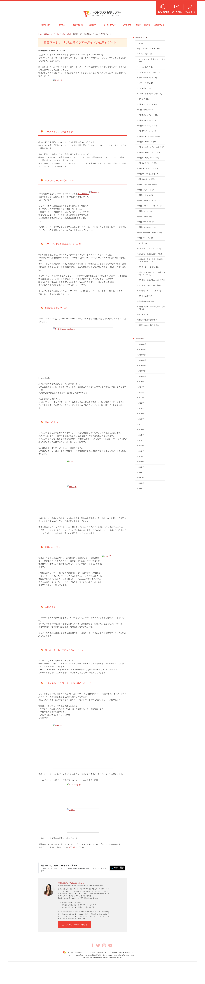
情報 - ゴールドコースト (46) (149, 200)
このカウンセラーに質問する (76, 925)
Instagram (104, 945)
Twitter (98, 945)
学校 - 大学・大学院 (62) (147, 104)
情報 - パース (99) (145, 216)
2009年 (141, 467)
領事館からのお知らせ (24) (148, 325)
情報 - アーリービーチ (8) (148, 184)
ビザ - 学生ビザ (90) (146, 88)
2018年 (141, 419)
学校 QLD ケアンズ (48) (147, 142)
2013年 (141, 446)
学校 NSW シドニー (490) (148, 115)
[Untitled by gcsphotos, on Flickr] (82, 98)
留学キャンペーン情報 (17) (148, 267)
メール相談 (177, 7)
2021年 (141, 403)
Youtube (110, 945)
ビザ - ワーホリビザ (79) (147, 78)
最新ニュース (48, 34)
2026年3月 (142, 371)
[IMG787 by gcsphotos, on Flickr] (82, 746)
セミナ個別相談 (143, 25)
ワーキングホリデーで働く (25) (150, 94)
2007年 (141, 478)
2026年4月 (142, 366)
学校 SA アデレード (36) (147, 163)
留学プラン (45, 25)
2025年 (141, 382)
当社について (159, 25)
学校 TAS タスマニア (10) (148, 168)
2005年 (141, 488)
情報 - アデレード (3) (146, 190)
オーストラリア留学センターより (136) (151, 60)
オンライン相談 (163, 7)
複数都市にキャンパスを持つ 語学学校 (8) (151, 308)
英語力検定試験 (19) (146, 301)
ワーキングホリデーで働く (62, 34)
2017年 (141, 424)
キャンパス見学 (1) (145, 67)
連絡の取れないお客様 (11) (148, 320)
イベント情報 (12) (145, 54)
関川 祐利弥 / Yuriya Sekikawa (71, 883)
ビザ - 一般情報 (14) (146, 83)
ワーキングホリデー (110, 25)
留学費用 (61, 25)
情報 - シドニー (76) (146, 211)
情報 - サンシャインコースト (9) (150, 206)
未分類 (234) (143, 243)
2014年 (141, 440)
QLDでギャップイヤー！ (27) (149, 48)
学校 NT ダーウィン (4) (147, 131)
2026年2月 (142, 376)
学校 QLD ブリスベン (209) (148, 158)
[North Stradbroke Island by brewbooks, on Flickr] (82, 349)
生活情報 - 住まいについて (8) (149, 249)
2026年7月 (142, 350)
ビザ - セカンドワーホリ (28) (149, 72)
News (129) (142, 43)
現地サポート (94, 25)
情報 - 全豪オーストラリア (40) (150, 232)
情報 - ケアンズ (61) (146, 195)
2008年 (141, 472)
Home (40, 34)
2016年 (141, 430)
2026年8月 (142, 344)
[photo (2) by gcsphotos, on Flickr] (82, 497)
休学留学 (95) (143, 99)
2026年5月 (142, 360)
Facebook (92, 945)
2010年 (141, 462)
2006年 (141, 483)
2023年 (141, 392)
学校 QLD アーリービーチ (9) (149, 136)
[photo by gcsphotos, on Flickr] (82, 472)
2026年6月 (142, 355)
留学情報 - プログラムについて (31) (151, 280)
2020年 (141, 408)
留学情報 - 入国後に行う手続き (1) (151, 285)
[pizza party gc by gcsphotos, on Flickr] (82, 795)
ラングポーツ (83, 194)
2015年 (141, 435)
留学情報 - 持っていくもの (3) (149, 291)
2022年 (141, 398)
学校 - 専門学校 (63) (146, 110)
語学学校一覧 (78, 25)
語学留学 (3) (143, 314)
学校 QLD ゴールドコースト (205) (151, 147)
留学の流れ (127, 25)
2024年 (141, 387)
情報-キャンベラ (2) (145, 238)
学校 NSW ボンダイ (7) (147, 120)
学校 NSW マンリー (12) (147, 126)
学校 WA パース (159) (146, 179)
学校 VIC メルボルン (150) (148, 174)
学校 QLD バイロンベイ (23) (149, 152)
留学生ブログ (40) (145, 296)
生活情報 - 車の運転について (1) (150, 254)
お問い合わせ (73, 847)
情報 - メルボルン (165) (147, 227)
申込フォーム (191, 7)
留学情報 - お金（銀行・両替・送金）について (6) (151, 273)
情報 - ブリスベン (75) (146, 222)
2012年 (141, 451)
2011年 (141, 456)
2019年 (141, 414)
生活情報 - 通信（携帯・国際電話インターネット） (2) (151, 260)
